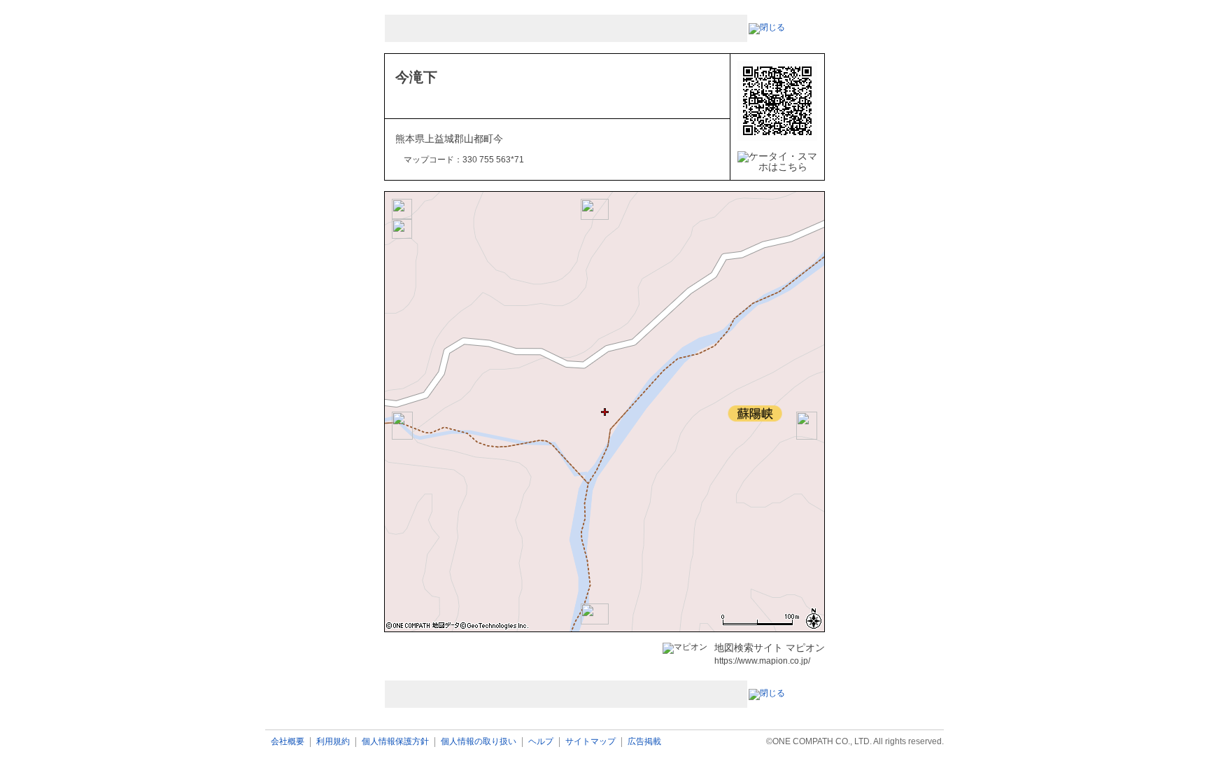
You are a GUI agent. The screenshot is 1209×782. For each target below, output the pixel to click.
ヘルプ (540, 741)
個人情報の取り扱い (478, 741)
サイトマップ (590, 741)
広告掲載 (644, 741)
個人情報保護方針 (395, 741)
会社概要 (287, 741)
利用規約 (333, 741)
